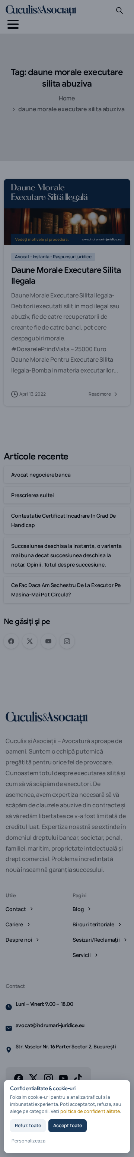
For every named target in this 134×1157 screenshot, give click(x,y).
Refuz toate (28, 1125)
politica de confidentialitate (90, 1111)
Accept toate (67, 1125)
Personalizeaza (28, 1141)
